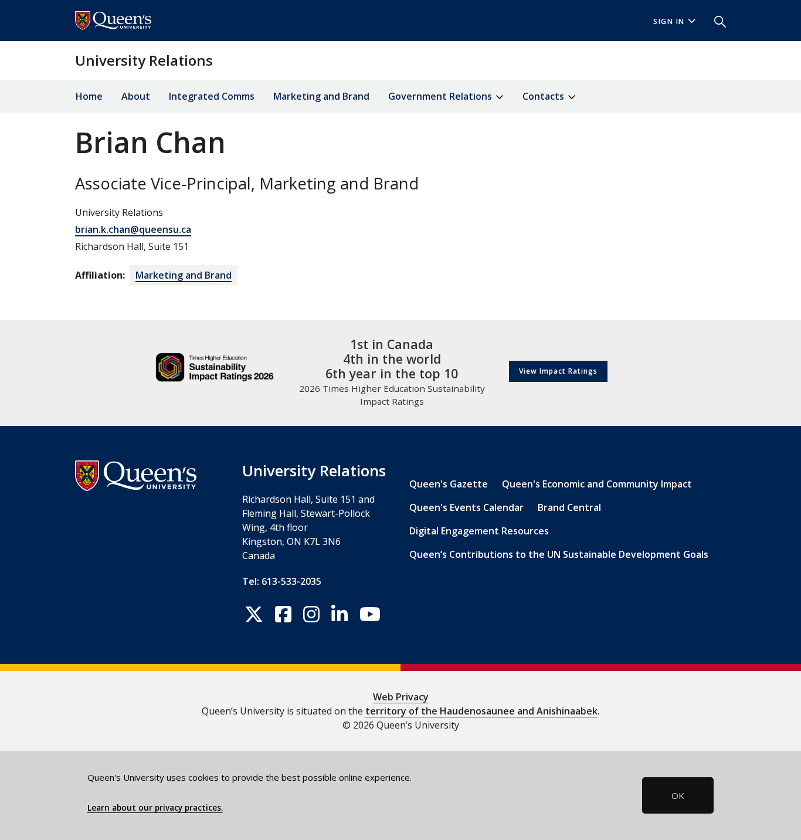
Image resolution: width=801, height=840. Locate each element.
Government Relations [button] (441, 96)
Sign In (669, 21)
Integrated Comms (211, 96)
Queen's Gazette (448, 483)
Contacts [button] (544, 96)
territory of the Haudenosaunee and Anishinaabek (481, 710)
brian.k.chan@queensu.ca (133, 229)
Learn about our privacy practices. (155, 807)
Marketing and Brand (321, 96)
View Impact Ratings (558, 371)
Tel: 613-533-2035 (281, 581)
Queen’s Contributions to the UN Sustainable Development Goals (558, 554)
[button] (715, 20)
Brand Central (569, 507)
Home (89, 96)
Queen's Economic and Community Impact (597, 483)
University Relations (144, 60)
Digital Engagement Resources (479, 530)
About (135, 96)
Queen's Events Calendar (466, 507)
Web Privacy (401, 696)
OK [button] (677, 795)
